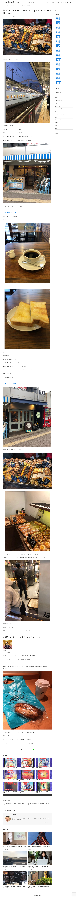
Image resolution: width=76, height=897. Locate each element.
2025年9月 (58, 19)
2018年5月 (58, 73)
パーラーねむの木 (10, 212)
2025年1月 (58, 27)
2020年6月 (58, 53)
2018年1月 (58, 78)
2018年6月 (58, 72)
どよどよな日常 (12, 16)
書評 (56, 128)
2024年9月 (58, 32)
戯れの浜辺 (57, 125)
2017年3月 (58, 84)
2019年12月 (58, 58)
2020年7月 (58, 51)
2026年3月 (58, 18)
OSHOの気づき (58, 92)
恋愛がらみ (57, 122)
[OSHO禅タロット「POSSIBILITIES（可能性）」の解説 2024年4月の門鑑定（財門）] (27, 774)
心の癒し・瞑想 (58, 119)
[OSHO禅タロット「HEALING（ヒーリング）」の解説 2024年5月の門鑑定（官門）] (11, 762)
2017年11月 (58, 79)
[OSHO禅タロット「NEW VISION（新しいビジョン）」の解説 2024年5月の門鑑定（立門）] (11, 774)
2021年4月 (58, 40)
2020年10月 (58, 47)
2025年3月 (58, 24)
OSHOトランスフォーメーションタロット (63, 97)
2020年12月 (58, 45)
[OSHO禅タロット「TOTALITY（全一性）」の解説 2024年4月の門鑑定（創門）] (44, 774)
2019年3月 (58, 60)
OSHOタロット (58, 95)
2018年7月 (58, 70)
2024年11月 (58, 30)
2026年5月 (58, 17)
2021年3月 (58, 41)
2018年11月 (58, 65)
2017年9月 (58, 82)
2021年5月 (58, 38)
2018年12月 (58, 64)
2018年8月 (58, 69)
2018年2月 (58, 77)
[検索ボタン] (72, 10)
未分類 (56, 130)
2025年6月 (58, 21)
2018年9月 (58, 68)
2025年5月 (58, 22)
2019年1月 (58, 63)
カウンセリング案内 (59, 108)
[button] (9, 749)
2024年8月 (58, 33)
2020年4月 (58, 54)
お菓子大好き (57, 103)
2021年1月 (58, 44)
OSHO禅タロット (58, 100)
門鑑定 (56, 133)
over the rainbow (11, 2)
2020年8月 (58, 50)
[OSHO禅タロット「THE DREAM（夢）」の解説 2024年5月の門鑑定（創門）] (44, 762)
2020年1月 (58, 56)
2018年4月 (58, 74)
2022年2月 (58, 35)
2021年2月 (58, 42)
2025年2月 (58, 26)
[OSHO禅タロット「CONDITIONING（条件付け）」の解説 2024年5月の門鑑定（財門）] (27, 762)
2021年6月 (58, 37)
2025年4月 (58, 23)
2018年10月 (58, 67)
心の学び (57, 117)
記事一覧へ (46, 822)
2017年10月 (58, 81)
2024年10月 (58, 31)
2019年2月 (58, 61)
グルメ (56, 111)
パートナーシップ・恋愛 (59, 114)
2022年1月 (58, 36)
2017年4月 (58, 83)
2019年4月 (58, 59)
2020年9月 (58, 49)
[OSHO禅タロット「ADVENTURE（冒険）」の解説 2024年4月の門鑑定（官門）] (44, 786)
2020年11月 (58, 46)
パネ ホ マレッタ (9, 383)
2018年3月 (58, 76)
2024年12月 (58, 28)
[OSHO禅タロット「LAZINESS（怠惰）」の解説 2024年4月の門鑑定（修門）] (27, 786)
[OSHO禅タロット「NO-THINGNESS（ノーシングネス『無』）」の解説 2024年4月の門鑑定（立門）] (11, 786)
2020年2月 (58, 55)
